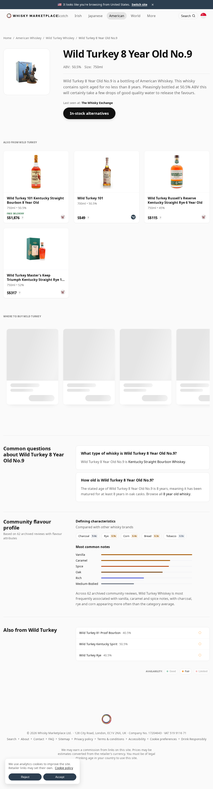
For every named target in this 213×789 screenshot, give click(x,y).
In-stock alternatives (89, 113)
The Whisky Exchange (97, 103)
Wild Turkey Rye (90, 655)
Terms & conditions (110, 739)
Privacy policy (83, 739)
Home (7, 38)
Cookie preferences (163, 739)
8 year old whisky (176, 494)
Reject (25, 777)
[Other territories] (203, 16)
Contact (38, 739)
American (116, 16)
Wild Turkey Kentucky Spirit (98, 644)
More (151, 16)
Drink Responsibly (193, 739)
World (135, 16)
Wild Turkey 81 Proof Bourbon (100, 633)
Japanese (95, 16)
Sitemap (64, 739)
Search (11, 739)
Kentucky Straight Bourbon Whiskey (156, 461)
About (25, 739)
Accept (59, 777)
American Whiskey (28, 38)
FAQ (51, 739)
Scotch (62, 16)
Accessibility (137, 739)
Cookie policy (64, 768)
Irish (78, 16)
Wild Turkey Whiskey (60, 38)
